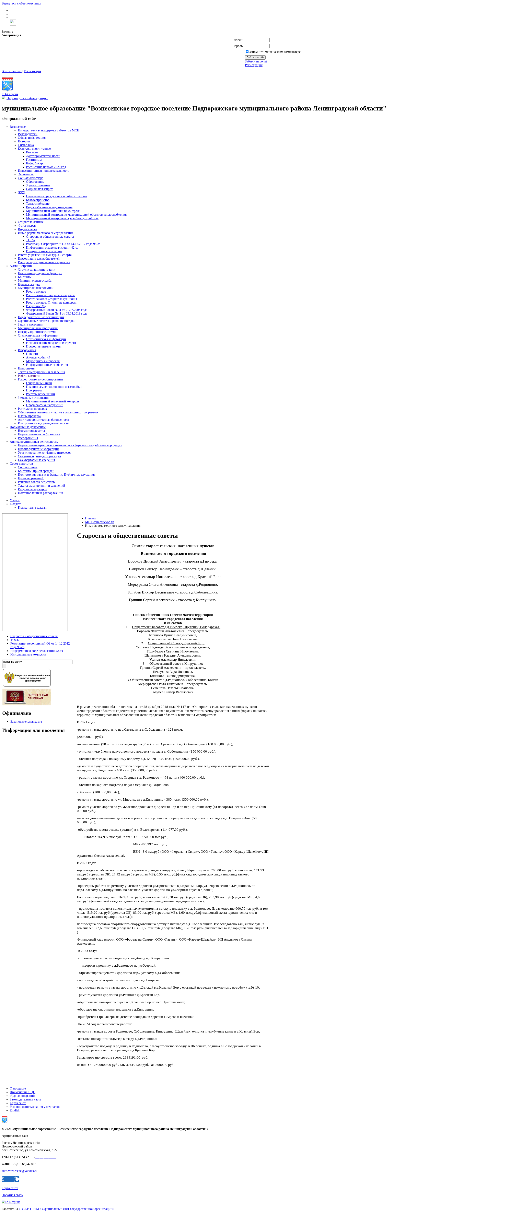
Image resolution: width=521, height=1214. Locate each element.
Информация (27, 350)
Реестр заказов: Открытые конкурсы (51, 302)
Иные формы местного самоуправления (45, 233)
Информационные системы (37, 331)
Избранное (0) (36, 306)
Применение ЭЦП (22, 1092)
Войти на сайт (12, 71)
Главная (90, 518)
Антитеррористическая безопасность (43, 419)
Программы (34, 390)
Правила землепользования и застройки (54, 386)
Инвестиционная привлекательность (43, 170)
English (15, 1110)
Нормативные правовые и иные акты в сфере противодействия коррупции (70, 445)
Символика (26, 145)
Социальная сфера (30, 178)
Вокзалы (32, 152)
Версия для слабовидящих (27, 98)
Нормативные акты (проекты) (39, 434)
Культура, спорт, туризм (34, 148)
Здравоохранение (38, 185)
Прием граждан (29, 284)
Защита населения (30, 324)
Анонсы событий (38, 357)
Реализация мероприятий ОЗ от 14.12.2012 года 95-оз (63, 244)
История (24, 141)
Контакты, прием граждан (36, 471)
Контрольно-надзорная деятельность (43, 423)
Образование (35, 181)
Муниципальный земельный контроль (52, 401)
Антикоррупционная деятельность (34, 441)
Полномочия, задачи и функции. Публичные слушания (56, 474)
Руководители (27, 134)
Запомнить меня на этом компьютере (275, 52)
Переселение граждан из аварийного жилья (56, 196)
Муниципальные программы (38, 328)
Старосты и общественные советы (50, 236)
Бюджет (15, 504)
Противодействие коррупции (38, 449)
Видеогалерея (27, 229)
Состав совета (27, 467)
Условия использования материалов (35, 1106)
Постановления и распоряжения (40, 493)
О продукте (18, 1088)
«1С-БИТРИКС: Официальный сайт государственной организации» (66, 1209)
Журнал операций (22, 1095)
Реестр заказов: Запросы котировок (50, 295)
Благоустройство (37, 200)
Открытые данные (31, 222)
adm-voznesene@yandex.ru (19, 1170)
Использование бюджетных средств (51, 342)
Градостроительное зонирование (40, 379)
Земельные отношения (33, 397)
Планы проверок (29, 416)
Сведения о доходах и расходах (39, 456)
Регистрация (254, 65)
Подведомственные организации (41, 317)
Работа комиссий (30, 375)
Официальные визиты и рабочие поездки (47, 320)
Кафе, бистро (35, 163)
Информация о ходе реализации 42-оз (52, 247)
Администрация (21, 266)
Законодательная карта (26, 721)
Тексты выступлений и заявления (41, 372)
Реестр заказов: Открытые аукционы (51, 298)
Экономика (26, 174)
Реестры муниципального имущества (44, 262)
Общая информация (32, 137)
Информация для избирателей (39, 258)
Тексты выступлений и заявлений (41, 485)
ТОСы (30, 240)
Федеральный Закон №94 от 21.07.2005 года (56, 309)
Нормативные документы (28, 427)
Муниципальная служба (34, 280)
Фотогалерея (27, 225)
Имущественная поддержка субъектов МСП (48, 130)
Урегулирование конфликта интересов (44, 452)
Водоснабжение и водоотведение (49, 207)
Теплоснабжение (37, 203)
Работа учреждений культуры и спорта (45, 255)
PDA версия (10, 94)
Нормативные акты (31, 430)
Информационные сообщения (47, 364)
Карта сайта (18, 1103)
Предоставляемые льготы (43, 346)
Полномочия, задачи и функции (40, 273)
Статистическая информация (38, 335)
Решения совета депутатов (36, 482)
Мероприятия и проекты (43, 361)
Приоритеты (26, 368)
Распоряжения (28, 438)
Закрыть (7, 31)
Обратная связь (12, 1195)
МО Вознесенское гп (99, 522)
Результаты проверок (32, 408)
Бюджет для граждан (32, 507)
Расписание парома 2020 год (46, 167)
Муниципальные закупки (36, 288)
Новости (32, 353)
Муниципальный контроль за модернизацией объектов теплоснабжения (76, 214)
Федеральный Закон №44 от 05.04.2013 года (56, 313)
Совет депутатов (21, 463)
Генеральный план (39, 383)
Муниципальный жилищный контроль (53, 211)
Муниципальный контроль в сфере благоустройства (62, 218)
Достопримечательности (43, 156)
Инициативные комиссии (44, 251)
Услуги (15, 500)
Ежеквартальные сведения (36, 460)
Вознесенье (18, 126)
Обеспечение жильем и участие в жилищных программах (58, 412)
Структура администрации (36, 269)
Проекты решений (31, 478)
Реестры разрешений (40, 394)
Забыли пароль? (256, 61)
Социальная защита (39, 189)
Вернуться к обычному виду (21, 3)
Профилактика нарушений (44, 405)
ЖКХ (21, 192)
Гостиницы (34, 159)
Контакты (25, 277)
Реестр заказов (36, 291)
